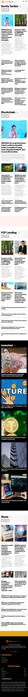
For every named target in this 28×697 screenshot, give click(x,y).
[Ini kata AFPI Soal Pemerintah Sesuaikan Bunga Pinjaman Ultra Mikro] (21, 248)
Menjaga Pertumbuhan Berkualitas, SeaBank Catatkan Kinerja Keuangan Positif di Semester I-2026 (21, 91)
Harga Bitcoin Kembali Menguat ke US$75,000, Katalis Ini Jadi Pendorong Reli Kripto (20, 81)
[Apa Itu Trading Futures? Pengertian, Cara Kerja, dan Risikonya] (14, 392)
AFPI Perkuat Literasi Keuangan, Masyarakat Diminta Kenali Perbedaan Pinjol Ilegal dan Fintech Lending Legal (20, 297)
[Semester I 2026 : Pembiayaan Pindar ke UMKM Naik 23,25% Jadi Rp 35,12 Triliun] (21, 20)
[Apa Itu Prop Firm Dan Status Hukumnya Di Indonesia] (14, 455)
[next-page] (26, 506)
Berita (2, 28)
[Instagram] (13, 651)
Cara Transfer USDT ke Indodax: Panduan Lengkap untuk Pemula (7, 202)
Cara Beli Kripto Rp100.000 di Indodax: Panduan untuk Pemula (21, 202)
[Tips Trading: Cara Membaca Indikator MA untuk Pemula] (14, 486)
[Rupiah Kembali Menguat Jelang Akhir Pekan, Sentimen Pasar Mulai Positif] (14, 360)
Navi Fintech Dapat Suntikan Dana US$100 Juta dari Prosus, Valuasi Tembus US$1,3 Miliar (7, 101)
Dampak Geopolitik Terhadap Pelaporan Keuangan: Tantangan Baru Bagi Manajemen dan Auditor (20, 63)
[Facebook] (10, 651)
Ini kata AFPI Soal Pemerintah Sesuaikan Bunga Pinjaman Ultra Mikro (20, 261)
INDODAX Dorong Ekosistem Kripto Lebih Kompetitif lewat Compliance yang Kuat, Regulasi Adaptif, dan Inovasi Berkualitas (13, 147)
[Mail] (15, 651)
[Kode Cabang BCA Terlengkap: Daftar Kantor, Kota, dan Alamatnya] (21, 574)
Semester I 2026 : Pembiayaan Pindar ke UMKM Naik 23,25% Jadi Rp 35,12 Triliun (21, 33)
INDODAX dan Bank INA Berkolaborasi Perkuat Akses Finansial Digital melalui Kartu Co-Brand (7, 91)
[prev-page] (2, 506)
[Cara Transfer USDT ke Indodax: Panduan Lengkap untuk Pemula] (14, 423)
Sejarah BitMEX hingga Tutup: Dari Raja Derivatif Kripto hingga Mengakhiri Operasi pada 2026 (13, 624)
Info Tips (3, 68)
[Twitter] (17, 651)
